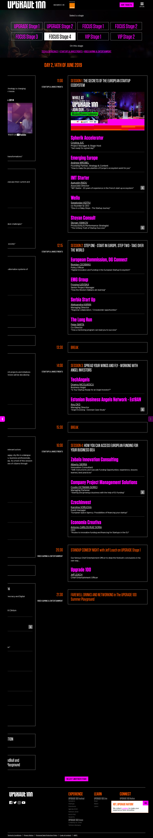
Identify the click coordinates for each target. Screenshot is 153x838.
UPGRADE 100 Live (100, 798)
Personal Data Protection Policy (46, 835)
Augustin (79, 183)
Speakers (71, 801)
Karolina (81, 507)
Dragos (82, 384)
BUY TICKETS (126, 4)
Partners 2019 (73, 812)
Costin (84, 487)
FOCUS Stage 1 (93, 26)
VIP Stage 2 (126, 36)
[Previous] (2, 419)
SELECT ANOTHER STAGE (76, 779)
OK (145, 803)
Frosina (80, 284)
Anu (75, 404)
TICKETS (71, 817)
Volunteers (72, 806)
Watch (96, 804)
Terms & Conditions (14, 835)
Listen (96, 806)
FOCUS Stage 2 (126, 26)
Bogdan (81, 264)
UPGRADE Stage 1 (26, 26)
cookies (125, 808)
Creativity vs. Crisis (75, 822)
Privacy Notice (28, 835)
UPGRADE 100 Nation (127, 798)
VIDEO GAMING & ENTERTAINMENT (97, 51)
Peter (77, 324)
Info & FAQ (72, 814)
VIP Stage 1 (93, 36)
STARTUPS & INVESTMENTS (71, 51)
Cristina (77, 143)
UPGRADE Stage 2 (60, 26)
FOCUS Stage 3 (27, 36)
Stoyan (79, 223)
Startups (71, 804)
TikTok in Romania (74, 825)
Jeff (76, 574)
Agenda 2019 (73, 809)
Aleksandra (81, 304)
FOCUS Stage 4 (60, 36)
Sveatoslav (81, 203)
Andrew (80, 163)
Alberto (79, 464)
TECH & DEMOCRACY (50, 51)
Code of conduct (65, 835)
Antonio (86, 527)
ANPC (76, 835)
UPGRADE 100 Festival (76, 798)
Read (96, 801)
